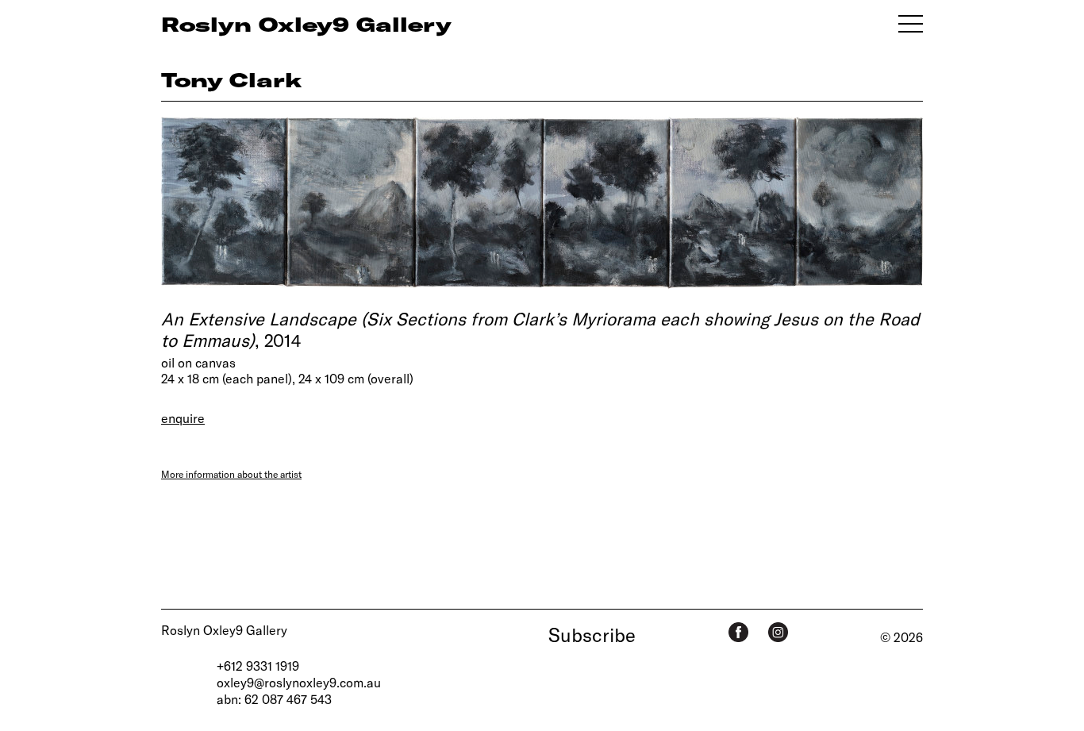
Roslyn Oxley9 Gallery (224, 629)
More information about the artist (231, 473)
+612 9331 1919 (258, 665)
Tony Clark (231, 79)
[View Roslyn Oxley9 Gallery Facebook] (738, 632)
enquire (183, 417)
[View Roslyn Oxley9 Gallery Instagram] (778, 632)
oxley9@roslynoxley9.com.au (299, 682)
